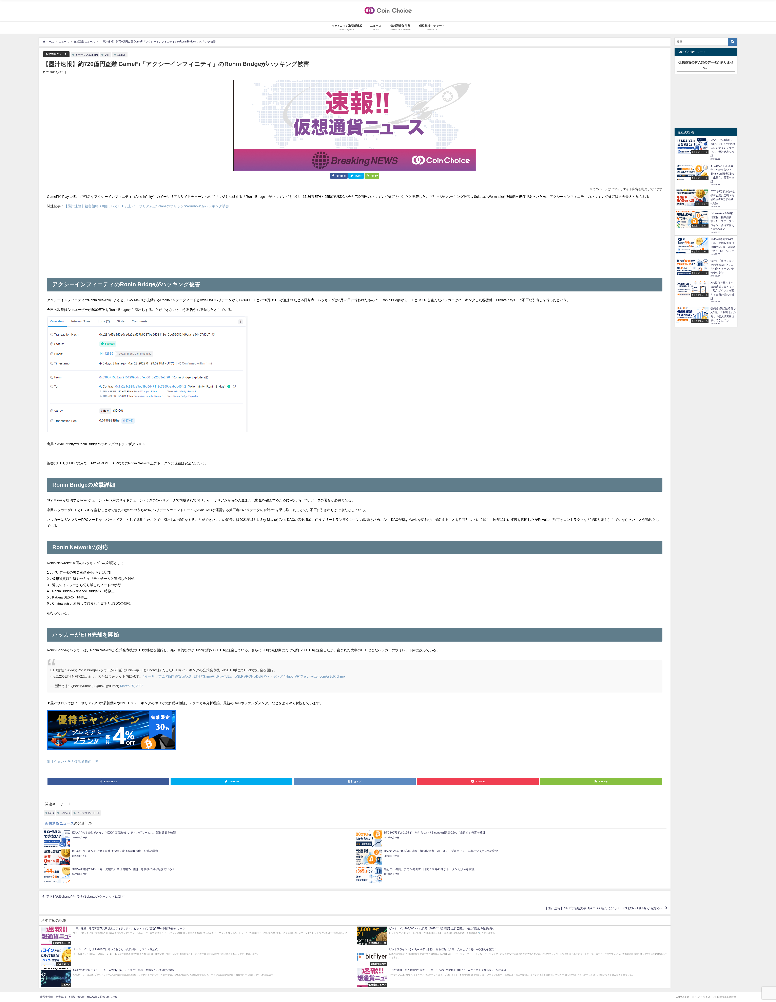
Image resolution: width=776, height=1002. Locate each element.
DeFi (107, 54)
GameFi (121, 54)
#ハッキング (273, 676)
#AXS (186, 676)
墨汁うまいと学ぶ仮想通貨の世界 (72, 761)
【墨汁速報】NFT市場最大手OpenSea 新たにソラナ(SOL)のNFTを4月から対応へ (603, 908)
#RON (248, 676)
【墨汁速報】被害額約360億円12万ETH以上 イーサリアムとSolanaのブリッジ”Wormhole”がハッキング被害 (146, 206)
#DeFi (258, 676)
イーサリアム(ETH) (86, 54)
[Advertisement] (354, 241)
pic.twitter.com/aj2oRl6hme (324, 676)
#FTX (299, 676)
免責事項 (61, 997)
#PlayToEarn (224, 676)
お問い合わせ (76, 997)
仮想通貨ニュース (56, 54)
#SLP (239, 676)
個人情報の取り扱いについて (104, 997)
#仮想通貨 (173, 676)
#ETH (196, 676)
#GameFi (208, 676)
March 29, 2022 (131, 685)
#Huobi (289, 676)
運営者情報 (46, 997)
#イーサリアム (154, 676)
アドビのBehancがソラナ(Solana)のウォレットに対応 (85, 896)
